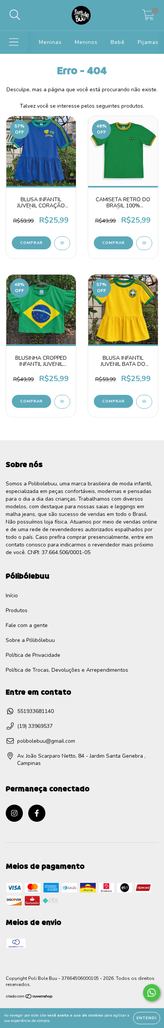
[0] (148, 17)
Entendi (147, 1018)
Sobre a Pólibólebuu (30, 640)
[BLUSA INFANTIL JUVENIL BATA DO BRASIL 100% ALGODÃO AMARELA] (144, 402)
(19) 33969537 (35, 726)
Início (12, 595)
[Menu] (14, 42)
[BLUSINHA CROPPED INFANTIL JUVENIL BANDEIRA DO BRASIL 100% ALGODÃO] (62, 402)
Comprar (31, 243)
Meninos (86, 42)
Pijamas (148, 42)
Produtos (16, 610)
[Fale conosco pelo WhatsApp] (151, 992)
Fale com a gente (27, 625)
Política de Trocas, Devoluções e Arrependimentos (67, 670)
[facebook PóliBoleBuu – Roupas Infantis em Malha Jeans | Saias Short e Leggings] (36, 813)
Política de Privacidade (33, 655)
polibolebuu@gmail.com (46, 741)
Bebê (118, 42)
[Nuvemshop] (29, 997)
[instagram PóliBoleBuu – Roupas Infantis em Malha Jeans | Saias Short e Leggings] (14, 813)
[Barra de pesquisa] (15, 15)
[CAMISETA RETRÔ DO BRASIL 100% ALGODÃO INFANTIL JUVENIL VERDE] (144, 243)
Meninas (50, 42)
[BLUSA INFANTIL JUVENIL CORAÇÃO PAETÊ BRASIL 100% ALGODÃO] (62, 243)
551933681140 (35, 711)
